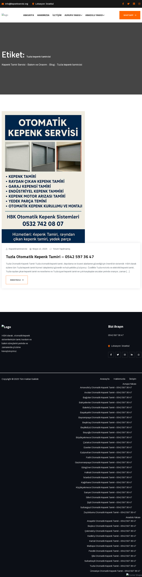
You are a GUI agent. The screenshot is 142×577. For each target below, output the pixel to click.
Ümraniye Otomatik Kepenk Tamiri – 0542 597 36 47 (115, 571)
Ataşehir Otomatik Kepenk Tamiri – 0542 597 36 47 (111, 521)
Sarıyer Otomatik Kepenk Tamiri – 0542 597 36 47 (108, 492)
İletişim (57, 15)
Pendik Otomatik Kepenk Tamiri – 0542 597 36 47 (112, 551)
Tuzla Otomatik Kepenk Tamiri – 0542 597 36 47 (50, 256)
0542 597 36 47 (116, 335)
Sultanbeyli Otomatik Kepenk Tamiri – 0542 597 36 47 (110, 561)
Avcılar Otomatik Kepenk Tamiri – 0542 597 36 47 (108, 392)
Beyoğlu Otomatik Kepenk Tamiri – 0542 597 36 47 (107, 432)
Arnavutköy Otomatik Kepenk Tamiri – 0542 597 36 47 (106, 387)
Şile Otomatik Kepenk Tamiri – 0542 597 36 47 (114, 556)
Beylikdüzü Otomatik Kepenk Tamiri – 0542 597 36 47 (106, 427)
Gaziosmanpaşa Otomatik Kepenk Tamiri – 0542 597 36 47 (103, 462)
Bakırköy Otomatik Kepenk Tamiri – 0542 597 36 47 (107, 407)
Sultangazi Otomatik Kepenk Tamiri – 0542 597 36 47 (106, 507)
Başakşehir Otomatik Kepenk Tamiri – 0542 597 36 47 (106, 412)
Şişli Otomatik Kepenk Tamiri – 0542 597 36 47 (109, 502)
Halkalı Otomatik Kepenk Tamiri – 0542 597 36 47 (108, 472)
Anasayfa (28, 15)
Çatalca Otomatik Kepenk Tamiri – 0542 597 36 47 (107, 442)
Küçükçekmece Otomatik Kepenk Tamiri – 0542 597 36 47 (104, 487)
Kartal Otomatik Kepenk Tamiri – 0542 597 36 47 (112, 541)
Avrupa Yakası (72, 15)
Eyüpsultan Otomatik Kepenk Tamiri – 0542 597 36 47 (106, 452)
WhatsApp (128, 15)
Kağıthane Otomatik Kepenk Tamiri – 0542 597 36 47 (106, 482)
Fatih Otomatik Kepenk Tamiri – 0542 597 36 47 (109, 457)
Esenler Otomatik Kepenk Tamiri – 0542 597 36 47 (108, 447)
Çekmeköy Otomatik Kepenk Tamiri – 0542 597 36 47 (110, 531)
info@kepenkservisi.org (16, 4)
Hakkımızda (43, 15)
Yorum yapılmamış (61, 249)
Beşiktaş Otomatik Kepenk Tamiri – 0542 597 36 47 (107, 422)
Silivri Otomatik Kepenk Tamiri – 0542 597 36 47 (109, 497)
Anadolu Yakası (94, 15)
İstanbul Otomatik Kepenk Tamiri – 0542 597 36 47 (107, 477)
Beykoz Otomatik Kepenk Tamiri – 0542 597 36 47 (112, 526)
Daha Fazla (15, 279)
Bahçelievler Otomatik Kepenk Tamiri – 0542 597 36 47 (105, 402)
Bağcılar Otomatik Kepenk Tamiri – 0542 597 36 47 (107, 397)
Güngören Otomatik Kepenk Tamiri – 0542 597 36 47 (106, 467)
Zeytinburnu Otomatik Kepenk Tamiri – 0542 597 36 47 (110, 512)
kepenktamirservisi (18, 249)
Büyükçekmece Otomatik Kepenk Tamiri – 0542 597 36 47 (104, 437)
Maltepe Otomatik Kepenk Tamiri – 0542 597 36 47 (111, 546)
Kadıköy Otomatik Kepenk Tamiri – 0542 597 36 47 (111, 536)
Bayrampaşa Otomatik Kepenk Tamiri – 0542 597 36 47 (105, 417)
